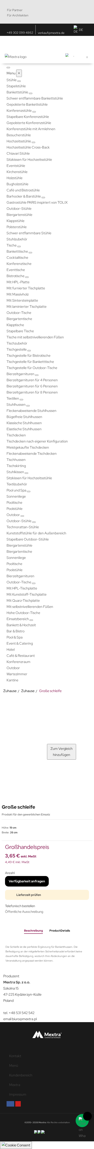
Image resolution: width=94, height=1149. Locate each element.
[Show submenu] (19, 81)
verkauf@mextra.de (51, 33)
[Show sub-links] (30, 93)
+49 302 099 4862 (20, 33)
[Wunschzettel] (74, 54)
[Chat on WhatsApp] (82, 1120)
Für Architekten (17, 15)
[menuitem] (12, 80)
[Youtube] (18, 1104)
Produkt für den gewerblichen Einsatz (26, 814)
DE (81, 30)
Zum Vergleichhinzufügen (61, 751)
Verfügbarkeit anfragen (27, 881)
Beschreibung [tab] (33, 930)
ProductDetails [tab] (59, 930)
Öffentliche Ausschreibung (24, 911)
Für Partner (15, 10)
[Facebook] (10, 1104)
